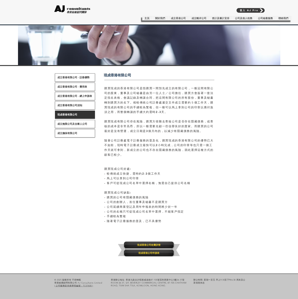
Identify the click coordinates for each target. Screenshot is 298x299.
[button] (178, 18)
